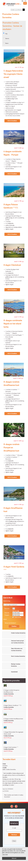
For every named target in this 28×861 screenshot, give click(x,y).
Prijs (6, 33)
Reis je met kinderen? (10, 623)
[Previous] (7, 370)
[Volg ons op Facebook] (12, 806)
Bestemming (6, 601)
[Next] (21, 370)
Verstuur (14, 835)
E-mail (14, 828)
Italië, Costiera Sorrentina (9, 769)
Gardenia (5, 765)
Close (14, 841)
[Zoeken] (24, 10)
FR (25, 1)
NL (22, 1)
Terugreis (7, 615)
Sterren (7, 38)
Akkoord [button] (14, 858)
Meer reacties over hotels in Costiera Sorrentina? (13, 796)
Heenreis (7, 613)
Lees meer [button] (5, 854)
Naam (6, 43)
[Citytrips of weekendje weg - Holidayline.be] (11, 4)
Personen (7, 608)
